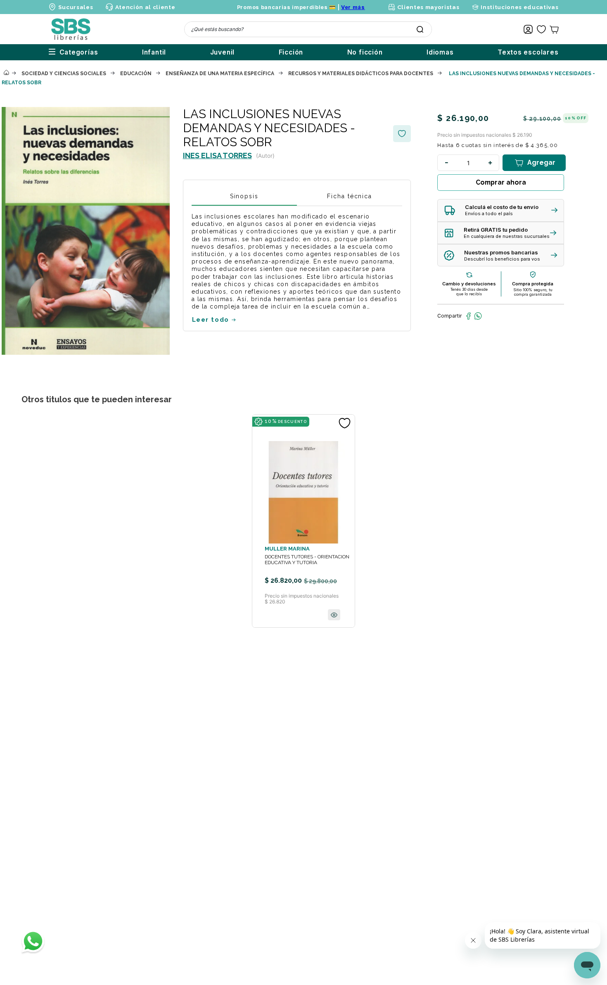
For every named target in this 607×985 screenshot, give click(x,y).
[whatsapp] (478, 316)
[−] (446, 163)
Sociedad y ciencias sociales (63, 73)
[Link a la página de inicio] (6, 73)
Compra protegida (532, 284)
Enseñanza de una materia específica (220, 73)
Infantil (154, 52)
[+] (490, 163)
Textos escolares (528, 52)
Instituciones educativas (519, 7)
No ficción (365, 52)
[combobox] (308, 29)
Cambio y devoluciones (469, 284)
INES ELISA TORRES (217, 155)
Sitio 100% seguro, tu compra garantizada (532, 292)
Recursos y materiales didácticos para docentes (360, 73)
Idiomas (440, 52)
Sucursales (75, 7)
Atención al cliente (145, 7)
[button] (500, 210)
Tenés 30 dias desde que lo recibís (469, 291)
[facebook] (468, 316)
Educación (136, 73)
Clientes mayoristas (428, 7)
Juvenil (222, 52)
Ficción (291, 52)
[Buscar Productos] (420, 29)
